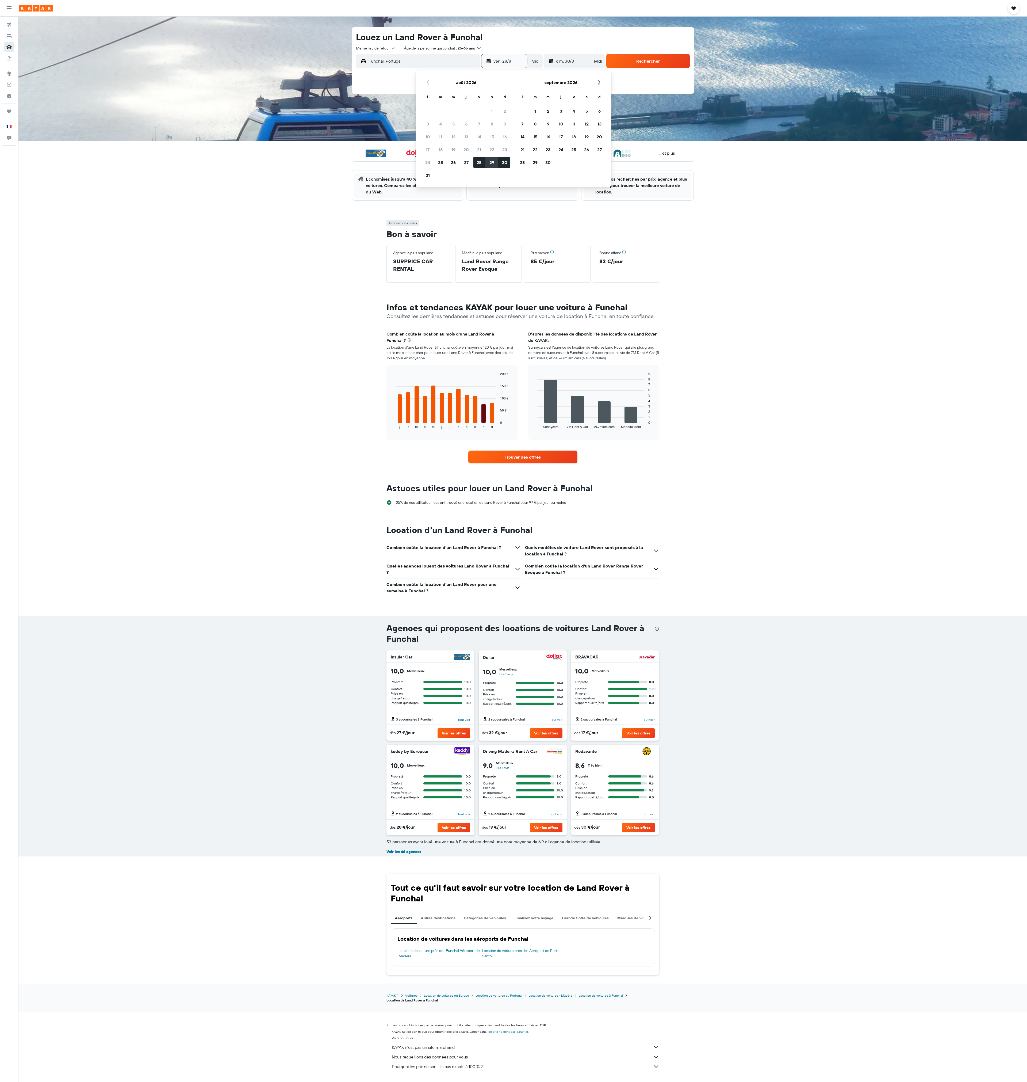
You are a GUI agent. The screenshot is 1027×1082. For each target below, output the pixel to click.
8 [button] (492, 124)
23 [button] (504, 149)
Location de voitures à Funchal (601, 995)
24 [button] (427, 162)
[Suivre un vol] (9, 84)
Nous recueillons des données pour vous (430, 1057)
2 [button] (505, 111)
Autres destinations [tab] (438, 918)
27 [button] (466, 162)
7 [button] (479, 124)
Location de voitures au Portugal (499, 995)
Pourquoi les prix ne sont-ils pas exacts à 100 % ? (437, 1066)
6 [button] (466, 124)
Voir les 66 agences (403, 851)
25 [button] (440, 162)
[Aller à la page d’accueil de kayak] (36, 8)
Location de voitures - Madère (550, 995)
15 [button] (492, 136)
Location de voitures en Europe (446, 995)
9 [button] (505, 124)
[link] (522, 457)
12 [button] (453, 136)
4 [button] (440, 124)
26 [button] (453, 162)
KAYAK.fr (392, 995)
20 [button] (466, 149)
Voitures (411, 995)
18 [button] (441, 149)
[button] (9, 8)
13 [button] (466, 136)
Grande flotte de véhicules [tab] (585, 918)
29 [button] (491, 162)
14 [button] (479, 136)
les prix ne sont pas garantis (508, 1032)
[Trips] (9, 111)
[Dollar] (554, 657)
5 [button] (453, 124)
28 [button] (479, 162)
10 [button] (428, 136)
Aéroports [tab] (403, 918)
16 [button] (505, 136)
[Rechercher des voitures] (9, 47)
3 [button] (428, 124)
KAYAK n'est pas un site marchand (423, 1047)
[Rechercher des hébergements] (9, 36)
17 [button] (428, 149)
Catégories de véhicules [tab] (485, 918)
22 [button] (491, 149)
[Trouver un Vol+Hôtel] (9, 58)
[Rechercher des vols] (9, 24)
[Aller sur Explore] (9, 73)
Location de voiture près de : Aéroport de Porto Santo (521, 953)
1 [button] (492, 111)
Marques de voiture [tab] (634, 918)
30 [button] (504, 162)
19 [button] (453, 149)
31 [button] (428, 175)
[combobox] (376, 48)
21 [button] (479, 149)
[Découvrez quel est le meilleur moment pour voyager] (9, 96)
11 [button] (440, 136)
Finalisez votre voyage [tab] (534, 918)
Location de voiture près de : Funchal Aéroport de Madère (439, 953)
